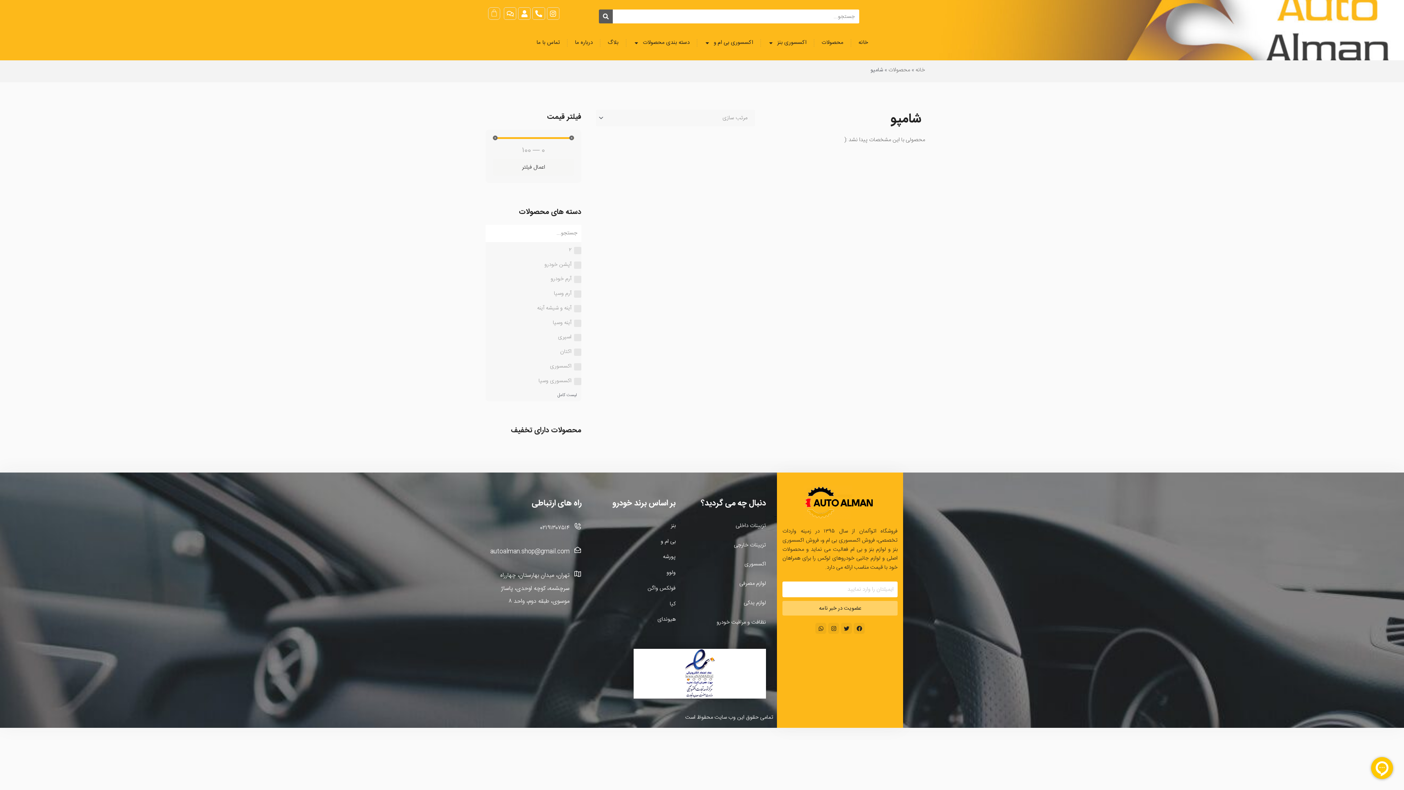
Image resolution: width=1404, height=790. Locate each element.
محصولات (832, 42)
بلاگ (613, 42)
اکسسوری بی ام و (733, 42)
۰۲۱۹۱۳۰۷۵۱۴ (555, 528)
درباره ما (584, 42)
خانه (863, 42)
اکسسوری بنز (792, 42)
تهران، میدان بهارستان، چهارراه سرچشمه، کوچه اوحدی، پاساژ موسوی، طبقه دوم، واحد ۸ (535, 588)
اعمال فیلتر (533, 167)
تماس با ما (548, 42)
